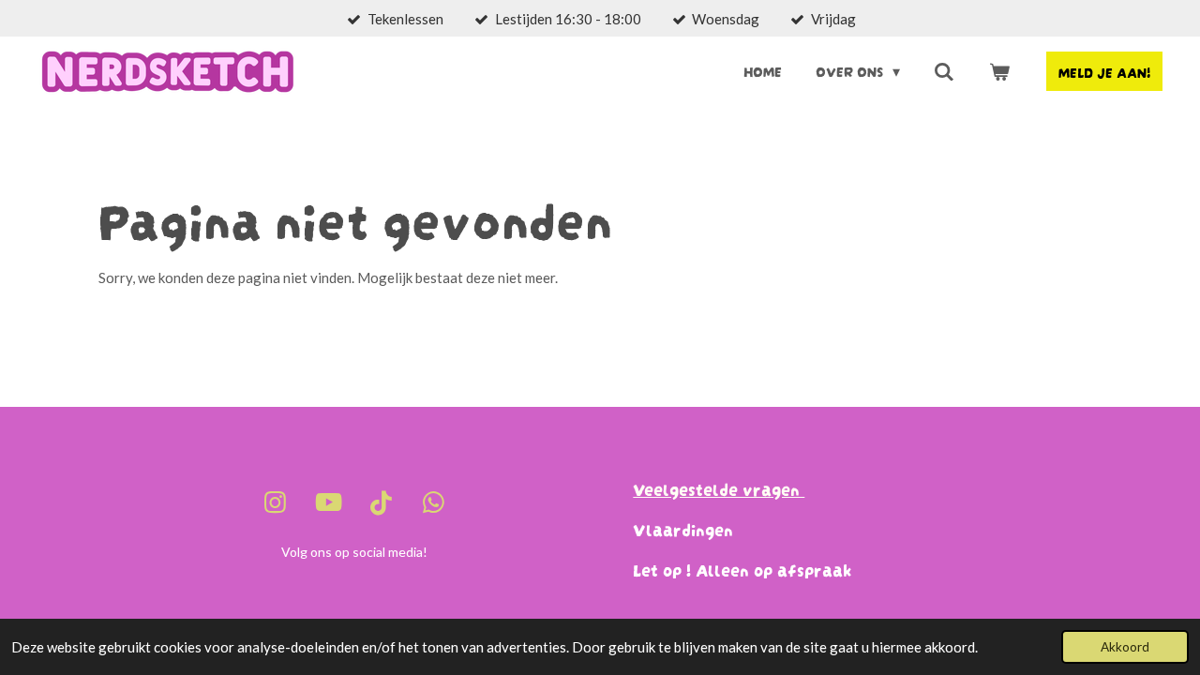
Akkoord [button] (1125, 646)
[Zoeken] (944, 71)
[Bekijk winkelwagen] (999, 71)
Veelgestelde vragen (718, 488)
